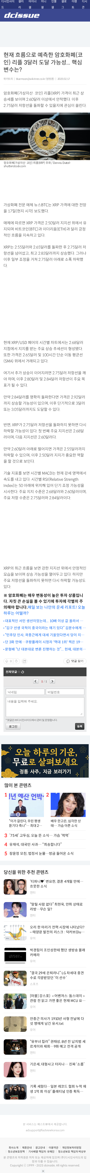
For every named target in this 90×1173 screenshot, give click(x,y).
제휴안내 (27, 1147)
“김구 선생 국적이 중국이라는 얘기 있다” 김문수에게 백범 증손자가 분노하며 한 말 (45, 628)
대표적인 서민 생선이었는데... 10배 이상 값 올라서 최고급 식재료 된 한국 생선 (46, 621)
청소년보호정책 (16, 1151)
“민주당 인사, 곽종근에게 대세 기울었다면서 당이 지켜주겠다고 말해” (44, 635)
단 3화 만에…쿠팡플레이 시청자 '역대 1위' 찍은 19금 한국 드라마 (44, 642)
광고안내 (40, 1147)
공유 (24, 661)
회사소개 (13, 1147)
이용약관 (53, 1147)
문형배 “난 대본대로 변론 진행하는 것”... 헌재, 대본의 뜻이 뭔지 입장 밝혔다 (44, 649)
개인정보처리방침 (71, 1147)
